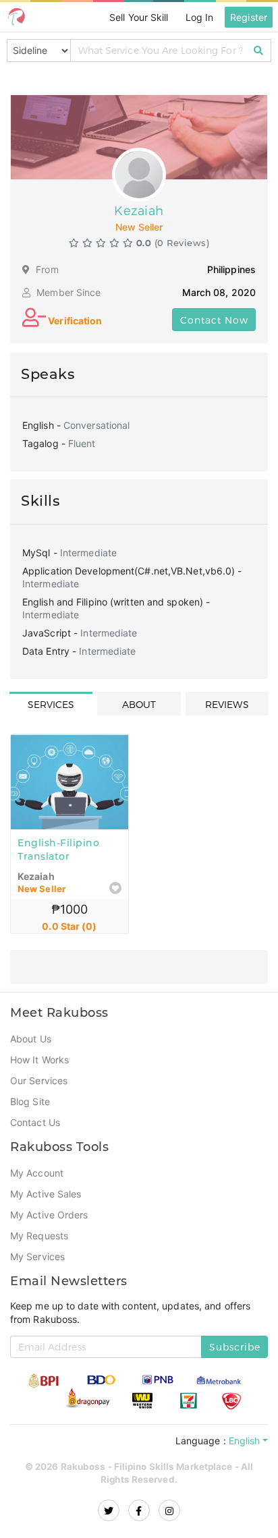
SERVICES (51, 704)
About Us (31, 1039)
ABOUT (139, 704)
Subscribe (234, 1347)
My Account (37, 1174)
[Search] (259, 50)
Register (248, 17)
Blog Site (31, 1102)
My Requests (39, 1236)
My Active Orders (50, 1215)
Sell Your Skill (135, 17)
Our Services (39, 1081)
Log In (198, 17)
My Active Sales (47, 1195)
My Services (37, 1257)
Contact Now (214, 320)
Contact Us (35, 1123)
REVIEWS (227, 704)
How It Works (40, 1060)
